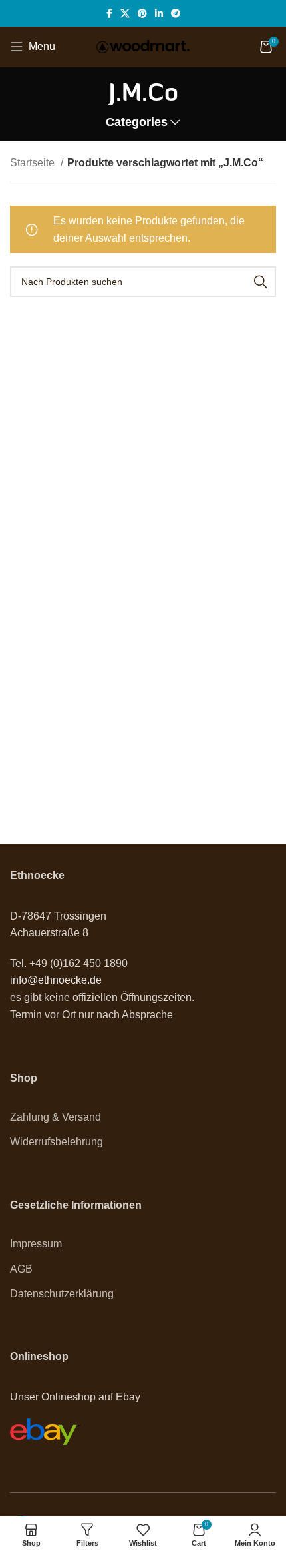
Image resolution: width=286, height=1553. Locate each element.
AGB (21, 1269)
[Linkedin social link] (159, 13)
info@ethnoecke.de (56, 980)
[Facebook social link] (109, 13)
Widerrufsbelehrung (56, 1141)
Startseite (33, 162)
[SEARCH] (260, 281)
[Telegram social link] (175, 13)
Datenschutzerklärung (62, 1293)
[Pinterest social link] (142, 13)
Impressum (36, 1243)
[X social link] (125, 13)
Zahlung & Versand (55, 1117)
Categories (137, 123)
